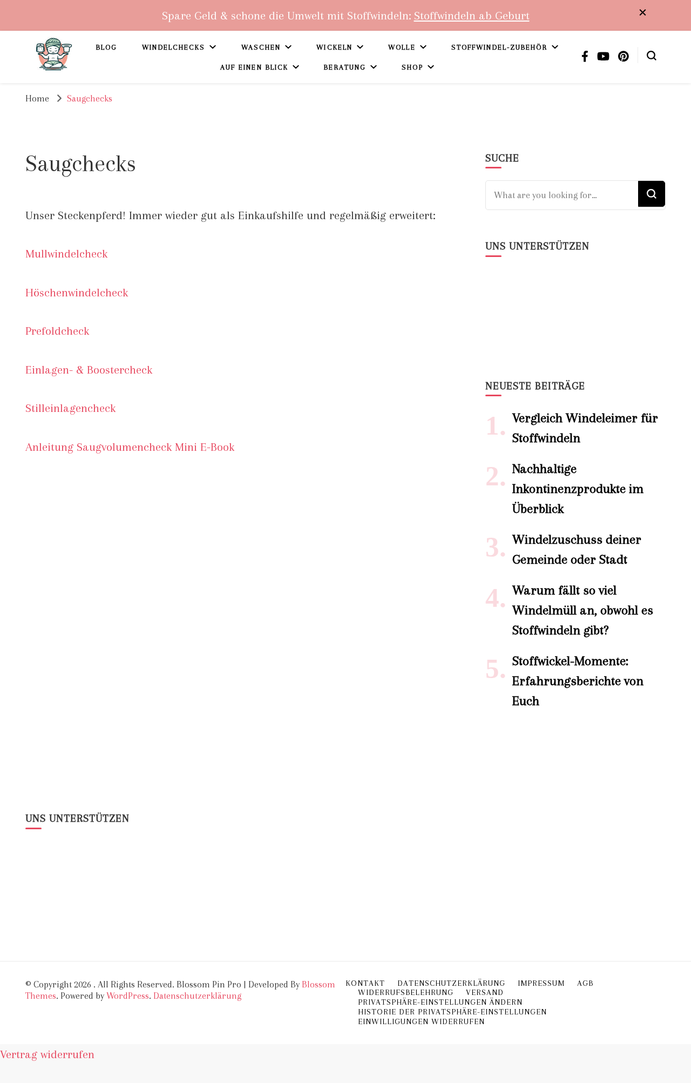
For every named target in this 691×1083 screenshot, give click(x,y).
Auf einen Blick (254, 67)
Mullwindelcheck (66, 253)
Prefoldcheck (57, 330)
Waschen (261, 47)
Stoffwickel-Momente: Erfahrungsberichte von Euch (577, 680)
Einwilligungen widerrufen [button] (421, 1021)
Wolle (402, 47)
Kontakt (365, 983)
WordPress (127, 995)
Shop (412, 67)
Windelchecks (173, 47)
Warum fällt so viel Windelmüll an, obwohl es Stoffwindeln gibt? (582, 610)
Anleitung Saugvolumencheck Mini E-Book (129, 446)
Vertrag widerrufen (47, 1054)
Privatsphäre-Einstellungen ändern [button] (440, 1002)
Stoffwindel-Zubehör (499, 47)
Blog (106, 47)
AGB (585, 983)
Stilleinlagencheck (70, 408)
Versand (485, 992)
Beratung (345, 67)
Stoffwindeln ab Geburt (472, 15)
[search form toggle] (651, 54)
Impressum (541, 983)
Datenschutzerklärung (197, 995)
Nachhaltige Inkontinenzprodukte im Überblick (577, 488)
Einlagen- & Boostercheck (88, 369)
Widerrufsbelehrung (405, 992)
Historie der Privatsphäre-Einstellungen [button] (452, 1011)
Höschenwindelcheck (76, 292)
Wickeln (334, 47)
